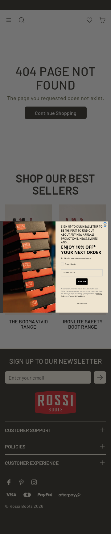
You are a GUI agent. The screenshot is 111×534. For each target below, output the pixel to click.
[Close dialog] (105, 224)
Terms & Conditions (77, 296)
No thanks (82, 303)
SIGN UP (82, 281)
